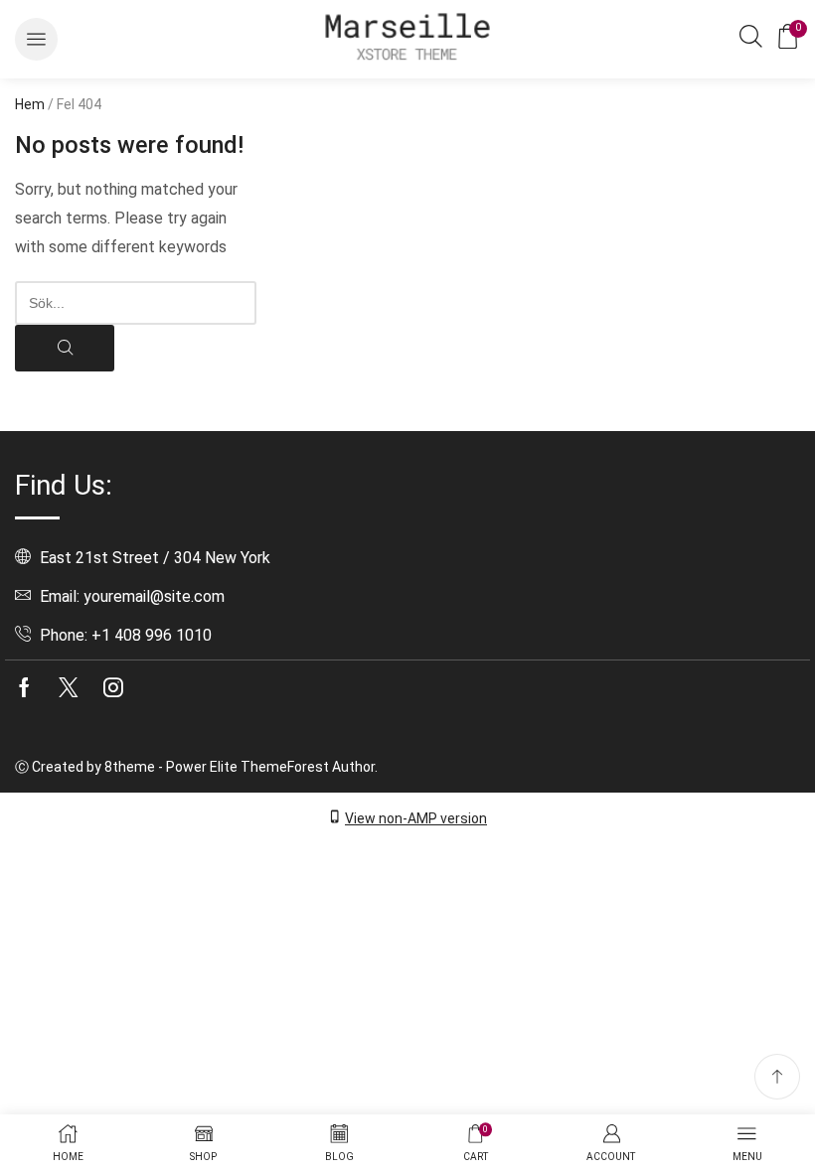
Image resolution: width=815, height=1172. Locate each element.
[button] (36, 39)
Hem (30, 104)
